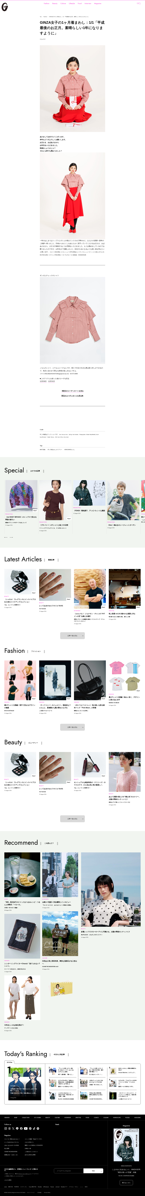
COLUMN (105, 1118)
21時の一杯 (28, 1148)
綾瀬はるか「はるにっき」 (11, 1154)
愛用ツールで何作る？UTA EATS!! (34, 1145)
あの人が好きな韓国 (30, 1154)
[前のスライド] (5, 537)
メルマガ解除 (7, 1180)
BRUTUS (10, 1187)
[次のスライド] (8, 537)
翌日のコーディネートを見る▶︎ (72, 396)
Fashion (45, 16)
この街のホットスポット (31, 1151)
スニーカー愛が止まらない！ (12, 1139)
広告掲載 (39, 1192)
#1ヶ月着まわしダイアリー (55, 449)
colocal (57, 1187)
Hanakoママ (64, 1187)
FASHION (6, 1118)
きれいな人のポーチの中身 (11, 1145)
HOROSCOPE (117, 1118)
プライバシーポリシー (24, 1173)
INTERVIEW (68, 1118)
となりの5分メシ (29, 1142)
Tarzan (52, 1187)
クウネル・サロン (73, 1187)
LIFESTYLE (78, 1118)
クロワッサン (23, 1187)
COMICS (96, 1118)
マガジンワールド (31, 1192)
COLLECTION (25, 1118)
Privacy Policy (47, 1192)
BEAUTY (48, 1118)
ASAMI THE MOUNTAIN (10, 1151)
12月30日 (43, 381)
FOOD (87, 1118)
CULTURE (57, 1118)
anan (5, 1187)
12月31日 (51, 381)
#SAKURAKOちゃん (70, 449)
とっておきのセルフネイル (11, 1142)
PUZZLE (127, 1118)
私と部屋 (6, 1148)
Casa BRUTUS (32, 1187)
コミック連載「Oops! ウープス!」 (34, 1139)
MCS (86, 1187)
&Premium (46, 1187)
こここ (81, 1187)
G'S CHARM (37, 1118)
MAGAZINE (137, 1118)
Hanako (40, 1187)
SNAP (15, 1118)
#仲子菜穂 (42, 449)
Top (41, 16)
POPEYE (16, 1187)
